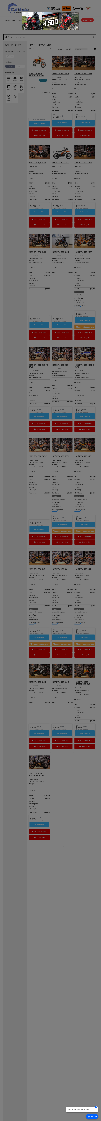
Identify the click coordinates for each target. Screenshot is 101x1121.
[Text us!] (92, 1117)
